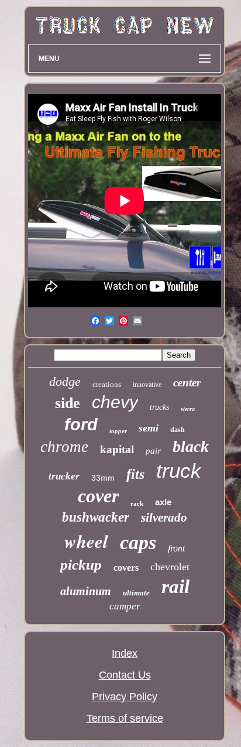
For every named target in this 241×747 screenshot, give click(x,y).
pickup (81, 565)
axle (163, 502)
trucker (64, 476)
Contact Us (125, 675)
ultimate (136, 592)
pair (153, 450)
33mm (103, 477)
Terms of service (125, 718)
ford (81, 424)
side (67, 403)
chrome (64, 446)
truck (178, 470)
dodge (65, 381)
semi (149, 428)
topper (118, 430)
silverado (164, 517)
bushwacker (95, 517)
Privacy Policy (124, 697)
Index (124, 653)
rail (175, 586)
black (191, 446)
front (176, 548)
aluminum (85, 590)
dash (177, 430)
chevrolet (170, 567)
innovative (147, 385)
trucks (159, 407)
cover (98, 495)
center (187, 382)
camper (124, 606)
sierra (188, 409)
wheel (86, 541)
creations (106, 384)
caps (138, 542)
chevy (115, 402)
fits (135, 474)
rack (136, 503)
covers (126, 568)
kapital (117, 449)
